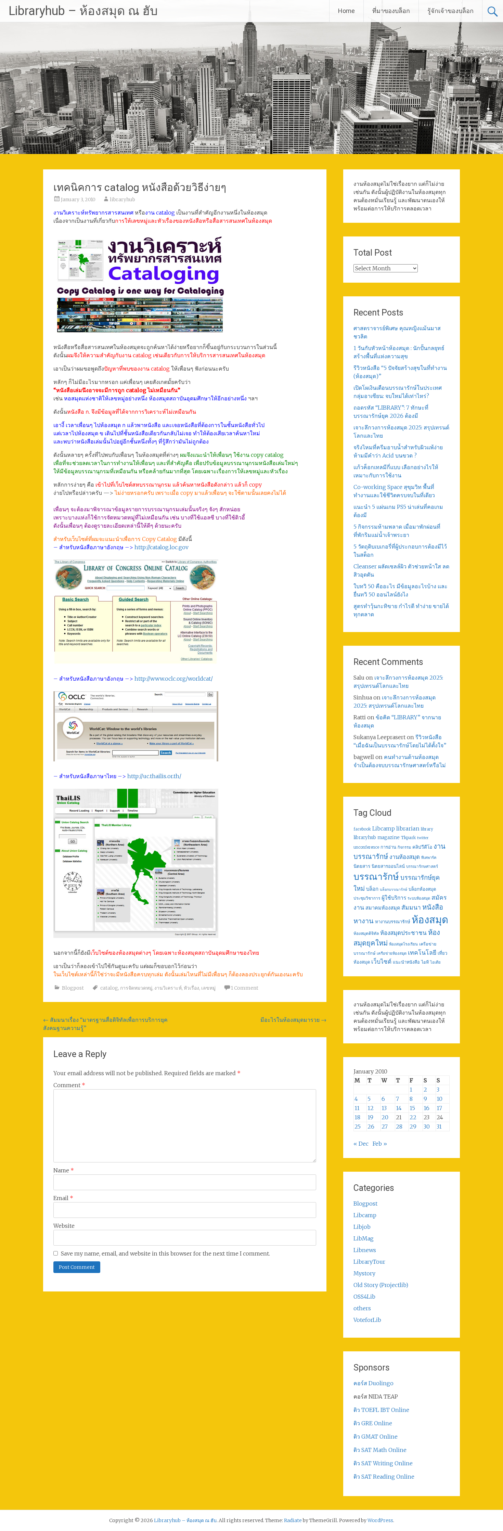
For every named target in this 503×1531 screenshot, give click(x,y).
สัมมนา (411, 907)
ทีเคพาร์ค (428, 857)
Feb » (380, 1143)
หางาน (363, 920)
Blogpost (73, 988)
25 (357, 1126)
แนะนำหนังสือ (406, 962)
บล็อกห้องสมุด (422, 889)
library (427, 829)
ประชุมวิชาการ (366, 898)
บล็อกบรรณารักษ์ (393, 889)
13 (384, 1108)
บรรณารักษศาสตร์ (422, 866)
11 (357, 1108)
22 (413, 1117)
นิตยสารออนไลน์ (388, 866)
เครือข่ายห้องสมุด (392, 953)
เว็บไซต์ (381, 961)
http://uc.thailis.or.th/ (154, 776)
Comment (69, 1085)
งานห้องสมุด (404, 857)
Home (346, 10)
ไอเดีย (435, 962)
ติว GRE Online (372, 1423)
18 (357, 1117)
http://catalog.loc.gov (161, 547)
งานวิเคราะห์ (168, 988)
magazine (388, 837)
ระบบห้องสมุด (419, 898)
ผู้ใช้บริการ (394, 898)
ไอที (425, 962)
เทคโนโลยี (422, 952)
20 (385, 1117)
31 (439, 1126)
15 (412, 1108)
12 (370, 1108)
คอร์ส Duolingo (373, 1383)
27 (385, 1126)
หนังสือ (432, 907)
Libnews (364, 1250)
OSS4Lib (364, 1296)
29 (413, 1126)
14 (399, 1108)
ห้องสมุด (430, 919)
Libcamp (383, 828)
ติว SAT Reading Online (383, 1476)
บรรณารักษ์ (376, 876)
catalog (109, 988)
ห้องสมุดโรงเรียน (403, 944)
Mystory (364, 1273)
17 (439, 1108)
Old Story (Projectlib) (380, 1285)
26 (370, 1126)
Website (64, 1225)
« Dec (361, 1143)
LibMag (363, 1238)
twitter (423, 838)
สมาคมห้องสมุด (382, 908)
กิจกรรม (404, 847)
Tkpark (408, 837)
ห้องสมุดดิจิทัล (366, 933)
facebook (362, 829)
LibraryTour (369, 1261)
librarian (408, 828)
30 (427, 1126)
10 (439, 1098)
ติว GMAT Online (375, 1436)
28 (399, 1126)
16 (426, 1108)
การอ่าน (388, 847)
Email (63, 1198)
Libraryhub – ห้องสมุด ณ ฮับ (83, 11)
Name (63, 1170)
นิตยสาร (361, 866)
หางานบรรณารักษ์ (392, 922)
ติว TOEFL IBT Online (381, 1409)
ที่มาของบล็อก (391, 10)
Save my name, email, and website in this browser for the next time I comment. (165, 1253)
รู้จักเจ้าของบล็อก (450, 10)
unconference (366, 847)
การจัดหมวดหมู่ (136, 988)
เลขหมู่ (208, 988)
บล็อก (372, 889)
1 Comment (244, 988)
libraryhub (122, 199)
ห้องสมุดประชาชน (403, 933)
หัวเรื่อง (191, 988)
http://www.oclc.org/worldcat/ (173, 678)
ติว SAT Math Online (380, 1449)
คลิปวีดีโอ (422, 847)
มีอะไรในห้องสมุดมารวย (293, 1019)
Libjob (362, 1226)
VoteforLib (367, 1319)
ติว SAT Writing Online (383, 1463)
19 (370, 1117)
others (362, 1308)
